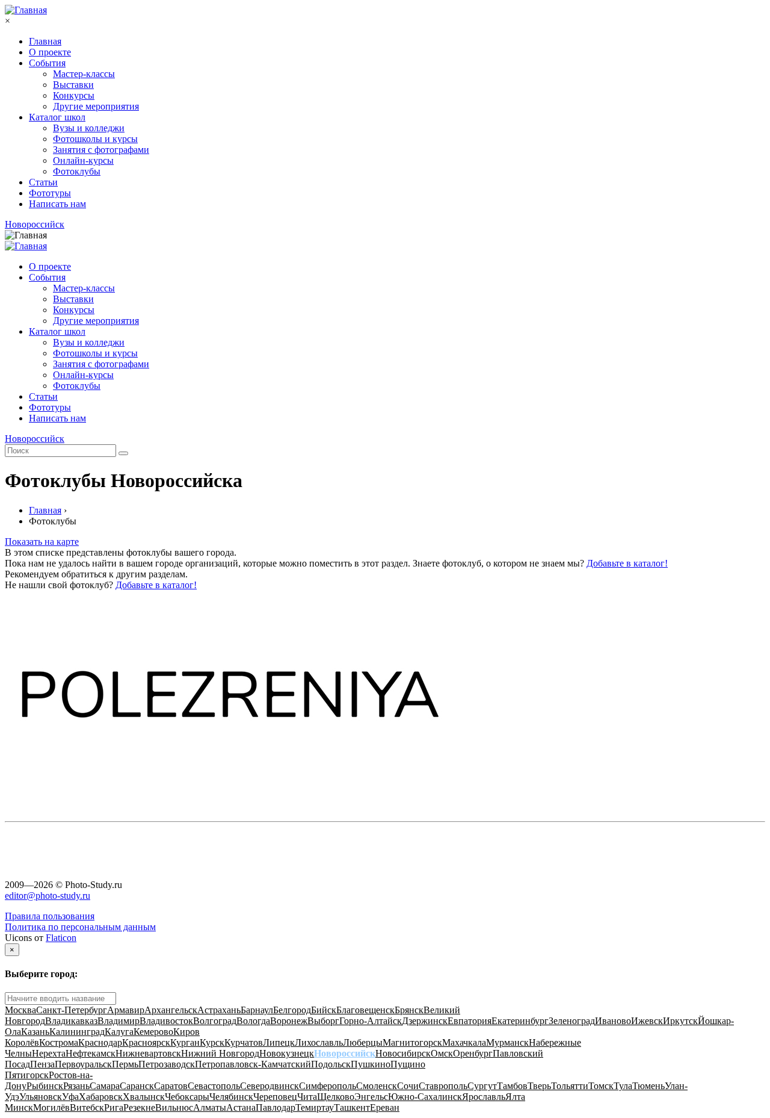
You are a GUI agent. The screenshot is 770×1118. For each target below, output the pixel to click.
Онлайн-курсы (83, 160)
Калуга (119, 1031)
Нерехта (49, 1053)
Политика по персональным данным (80, 927)
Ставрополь (443, 1086)
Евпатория (469, 1021)
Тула (623, 1086)
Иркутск (680, 1021)
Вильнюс (174, 1107)
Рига (113, 1107)
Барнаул (257, 1010)
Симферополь (327, 1086)
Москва (20, 1010)
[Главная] (26, 10)
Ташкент (352, 1107)
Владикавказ (71, 1021)
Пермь (125, 1064)
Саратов (171, 1086)
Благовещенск (365, 1010)
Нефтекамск (91, 1053)
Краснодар (100, 1042)
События (47, 63)
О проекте (50, 52)
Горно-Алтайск (370, 1021)
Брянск (409, 1010)
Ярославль (483, 1097)
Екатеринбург (520, 1021)
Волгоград (214, 1021)
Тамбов (512, 1086)
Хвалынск (144, 1097)
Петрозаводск (166, 1064)
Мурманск (507, 1042)
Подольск (331, 1064)
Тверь (539, 1086)
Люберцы (363, 1042)
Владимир (118, 1021)
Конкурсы (73, 95)
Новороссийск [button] (34, 224)
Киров (186, 1031)
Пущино (407, 1064)
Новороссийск (344, 1053)
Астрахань (219, 1010)
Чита (307, 1097)
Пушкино (370, 1064)
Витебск (87, 1107)
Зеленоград (572, 1021)
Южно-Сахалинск (425, 1097)
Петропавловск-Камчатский (253, 1064)
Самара (105, 1086)
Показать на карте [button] (42, 541)
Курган (185, 1042)
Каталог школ (57, 117)
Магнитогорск (412, 1042)
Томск (601, 1086)
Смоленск (376, 1086)
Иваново (613, 1021)
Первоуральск (83, 1064)
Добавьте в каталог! (627, 563)
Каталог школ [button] (57, 331)
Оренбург (473, 1053)
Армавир (125, 1010)
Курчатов (243, 1042)
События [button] (47, 277)
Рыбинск (44, 1086)
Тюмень (648, 1086)
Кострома (58, 1042)
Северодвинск (269, 1086)
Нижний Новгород (220, 1053)
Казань (35, 1031)
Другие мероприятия (96, 106)
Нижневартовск (148, 1053)
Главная (45, 41)
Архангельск (170, 1010)
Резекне (139, 1107)
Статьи (43, 182)
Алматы (209, 1107)
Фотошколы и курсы (95, 139)
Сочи (408, 1086)
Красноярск (146, 1042)
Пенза (42, 1064)
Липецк (279, 1042)
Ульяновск (40, 1097)
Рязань (76, 1086)
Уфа (70, 1097)
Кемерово (153, 1031)
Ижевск (647, 1021)
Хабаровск (101, 1097)
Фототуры (50, 193)
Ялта (515, 1097)
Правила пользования (49, 916)
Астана (241, 1107)
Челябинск (231, 1097)
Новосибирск (403, 1053)
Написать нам (57, 204)
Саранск (137, 1086)
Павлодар (275, 1107)
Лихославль (319, 1042)
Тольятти (569, 1086)
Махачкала (464, 1042)
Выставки (73, 84)
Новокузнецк (286, 1053)
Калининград (77, 1031)
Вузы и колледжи (89, 128)
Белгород (292, 1010)
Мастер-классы (84, 74)
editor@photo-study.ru (47, 895)
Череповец (275, 1097)
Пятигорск (27, 1075)
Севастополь (214, 1086)
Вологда (253, 1021)
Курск (212, 1042)
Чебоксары (187, 1097)
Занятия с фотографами (101, 149)
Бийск (323, 1010)
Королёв (22, 1042)
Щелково (335, 1097)
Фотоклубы (76, 171)
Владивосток (166, 1021)
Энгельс (371, 1097)
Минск (19, 1107)
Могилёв (51, 1107)
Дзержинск (425, 1021)
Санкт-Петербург (71, 1010)
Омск (442, 1053)
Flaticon (61, 938)
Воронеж (288, 1021)
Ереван (384, 1107)
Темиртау (314, 1107)
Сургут (482, 1086)
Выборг (323, 1021)
